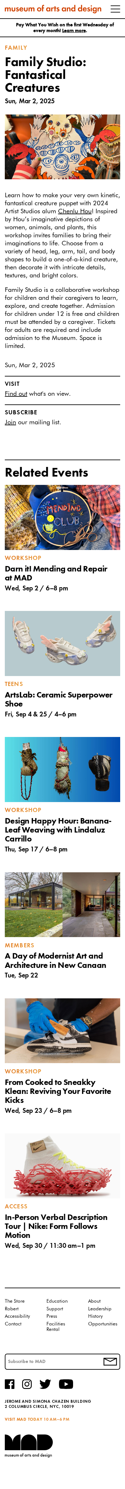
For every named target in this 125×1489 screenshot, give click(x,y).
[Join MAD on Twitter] (45, 1388)
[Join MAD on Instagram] (27, 1388)
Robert (12, 1309)
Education (57, 1301)
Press (51, 1316)
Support (54, 1309)
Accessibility (17, 1316)
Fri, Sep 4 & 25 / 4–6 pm (41, 714)
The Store (15, 1301)
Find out (16, 394)
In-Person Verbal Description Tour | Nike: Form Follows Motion (56, 1227)
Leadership (100, 1309)
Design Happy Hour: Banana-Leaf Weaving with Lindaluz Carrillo (58, 830)
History (95, 1316)
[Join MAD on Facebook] (9, 1388)
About (94, 1301)
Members (19, 946)
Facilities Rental (55, 1327)
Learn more (74, 31)
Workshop (23, 558)
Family (16, 48)
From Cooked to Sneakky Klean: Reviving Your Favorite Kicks (58, 1092)
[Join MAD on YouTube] (66, 1388)
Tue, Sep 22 (21, 975)
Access (16, 1207)
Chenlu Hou (75, 211)
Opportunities (102, 1324)
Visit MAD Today (23, 1419)
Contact (13, 1324)
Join (10, 422)
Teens (14, 684)
